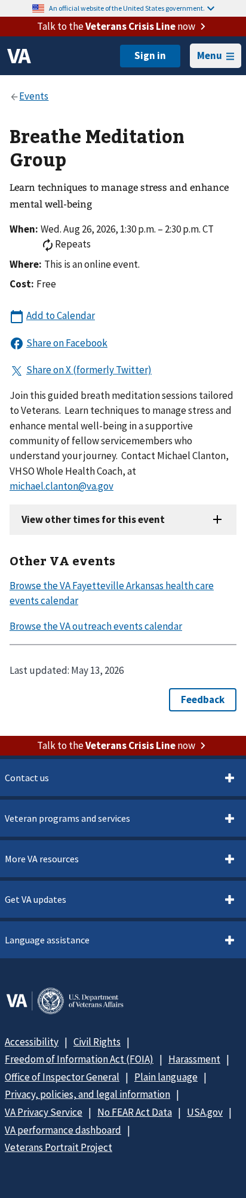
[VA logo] (19, 56)
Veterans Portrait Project (58, 1147)
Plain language (166, 1077)
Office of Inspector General (62, 1077)
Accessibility (32, 1041)
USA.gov (205, 1112)
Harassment (194, 1059)
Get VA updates (35, 899)
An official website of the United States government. (127, 8)
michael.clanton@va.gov (61, 486)
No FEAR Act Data (134, 1112)
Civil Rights (97, 1041)
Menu (209, 55)
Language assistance (47, 940)
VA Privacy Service (43, 1112)
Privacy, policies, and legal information (87, 1094)
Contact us (27, 778)
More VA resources (42, 859)
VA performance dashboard (63, 1130)
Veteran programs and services (67, 818)
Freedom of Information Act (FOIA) (79, 1059)
